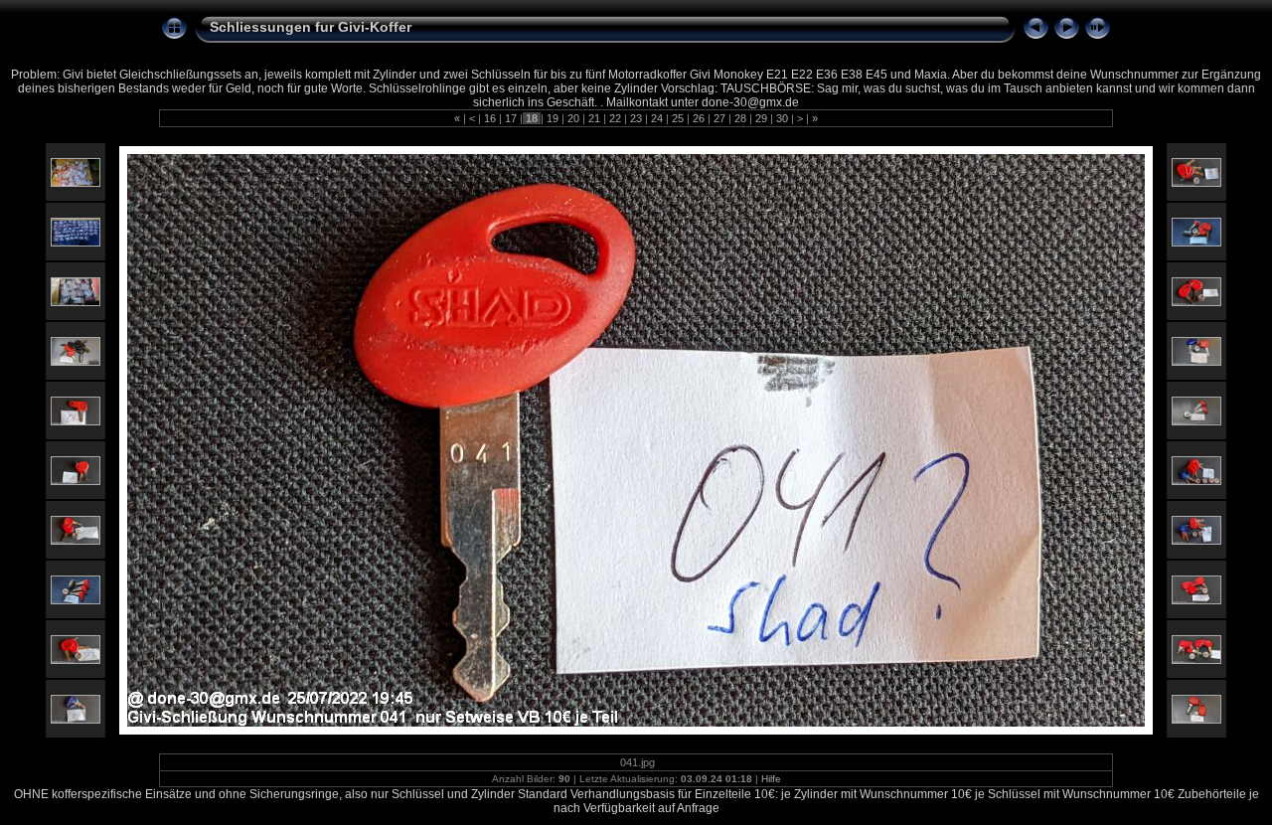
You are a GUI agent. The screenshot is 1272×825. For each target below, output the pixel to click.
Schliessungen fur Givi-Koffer (310, 27)
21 (594, 118)
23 (636, 118)
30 (782, 118)
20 (573, 118)
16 (490, 118)
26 (699, 118)
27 (719, 118)
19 (552, 118)
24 (657, 118)
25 (678, 118)
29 (761, 118)
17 (511, 118)
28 (740, 118)
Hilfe (771, 778)
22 (615, 118)
